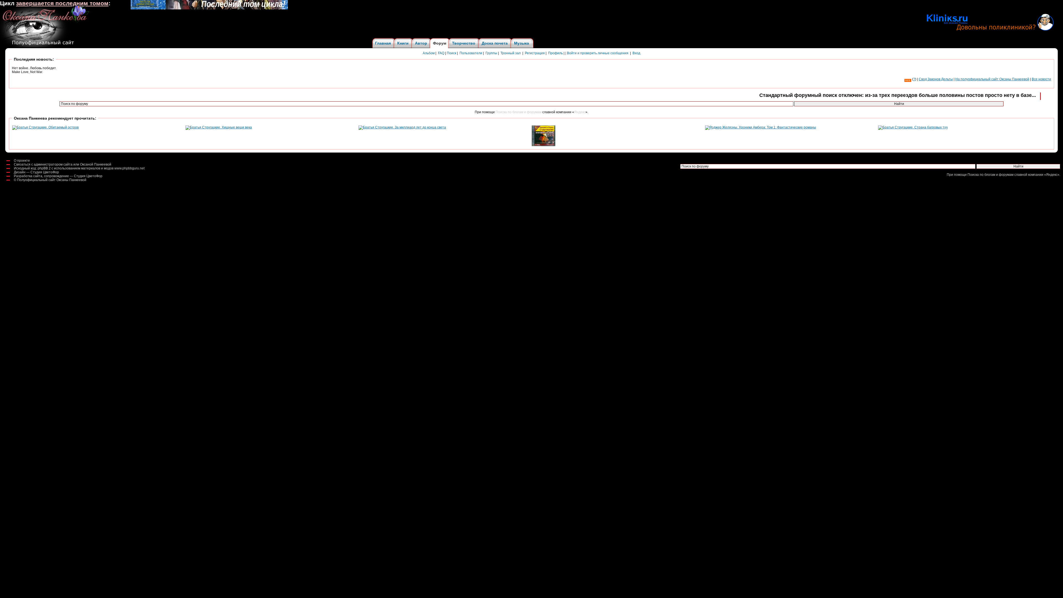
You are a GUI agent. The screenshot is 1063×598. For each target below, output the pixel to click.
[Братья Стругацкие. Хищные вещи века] (218, 127)
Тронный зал (510, 53)
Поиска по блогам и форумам (518, 112)
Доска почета (495, 43)
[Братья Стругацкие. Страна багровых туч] (913, 127)
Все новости (1041, 79)
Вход (636, 53)
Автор (421, 43)
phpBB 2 (44, 168)
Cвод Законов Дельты (936, 79)
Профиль (555, 53)
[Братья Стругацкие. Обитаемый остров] (45, 127)
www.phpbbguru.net (129, 168)
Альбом (429, 53)
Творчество (463, 43)
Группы (491, 53)
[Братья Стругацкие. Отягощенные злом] (543, 145)
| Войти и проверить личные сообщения (596, 53)
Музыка (521, 43)
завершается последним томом (62, 3)
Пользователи (471, 53)
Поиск (451, 53)
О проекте (22, 161)
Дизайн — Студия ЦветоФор (36, 172)
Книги (403, 43)
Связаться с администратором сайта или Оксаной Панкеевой (62, 164)
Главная (383, 43)
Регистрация (535, 53)
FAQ (441, 53)
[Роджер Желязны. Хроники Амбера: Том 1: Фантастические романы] (760, 127)
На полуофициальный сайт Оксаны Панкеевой (992, 79)
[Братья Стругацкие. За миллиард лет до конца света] (402, 127)
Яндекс (579, 112)
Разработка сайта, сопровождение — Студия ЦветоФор (58, 176)
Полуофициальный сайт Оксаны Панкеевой (51, 180)
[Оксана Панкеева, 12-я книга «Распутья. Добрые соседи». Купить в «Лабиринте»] (209, 8)
